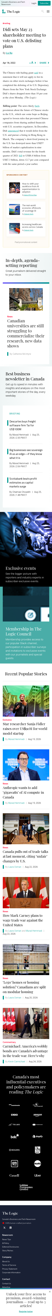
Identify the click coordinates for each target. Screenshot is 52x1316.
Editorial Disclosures (10, 1246)
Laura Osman (14, 867)
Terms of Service (9, 1265)
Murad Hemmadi (16, 739)
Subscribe (44, 3)
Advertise (6, 1287)
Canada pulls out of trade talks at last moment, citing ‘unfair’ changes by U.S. (25, 856)
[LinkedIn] (10, 1227)
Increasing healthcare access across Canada (32, 226)
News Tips (6, 1239)
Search (42, 11)
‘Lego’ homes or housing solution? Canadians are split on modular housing (24, 987)
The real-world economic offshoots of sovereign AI (31, 208)
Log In (34, 3)
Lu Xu (9, 52)
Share (43, 63)
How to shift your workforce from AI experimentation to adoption (31, 187)
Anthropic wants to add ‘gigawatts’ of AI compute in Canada (23, 792)
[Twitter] (4, 1227)
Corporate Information (11, 1272)
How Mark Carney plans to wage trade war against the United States (23, 920)
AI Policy (5, 1243)
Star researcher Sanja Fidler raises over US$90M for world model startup (25, 729)
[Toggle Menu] (48, 11)
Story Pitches (7, 1250)
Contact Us (6, 1283)
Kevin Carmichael (16, 1061)
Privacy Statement (9, 1268)
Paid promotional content (26, 242)
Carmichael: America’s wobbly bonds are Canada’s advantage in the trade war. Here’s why (25, 1051)
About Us (6, 1261)
